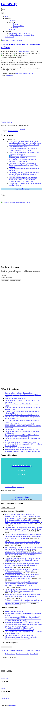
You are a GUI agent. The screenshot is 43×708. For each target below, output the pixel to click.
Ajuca (3, 688)
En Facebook (35, 650)
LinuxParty (9, 4)
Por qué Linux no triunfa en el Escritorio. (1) (19, 628)
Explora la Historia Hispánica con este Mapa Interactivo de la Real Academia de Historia (23, 178)
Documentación (13, 131)
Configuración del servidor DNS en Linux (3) (19, 630)
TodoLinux (9, 75)
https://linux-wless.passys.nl (24, 73)
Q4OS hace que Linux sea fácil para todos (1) (19, 635)
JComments (21, 129)
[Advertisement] (21, 99)
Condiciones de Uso (22, 654)
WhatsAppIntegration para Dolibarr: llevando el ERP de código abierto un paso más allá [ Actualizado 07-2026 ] (22, 542)
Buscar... (3, 9)
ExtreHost (12, 705)
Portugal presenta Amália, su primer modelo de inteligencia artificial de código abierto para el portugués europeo (23, 559)
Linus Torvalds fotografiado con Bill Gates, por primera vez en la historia (24, 153)
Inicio (6, 16)
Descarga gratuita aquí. (18, 499)
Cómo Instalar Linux (21, 189)
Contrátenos (12, 20)
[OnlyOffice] (11, 40)
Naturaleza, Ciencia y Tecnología (19, 33)
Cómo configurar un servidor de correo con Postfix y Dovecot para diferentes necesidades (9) (21, 638)
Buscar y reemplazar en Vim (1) (15, 611)
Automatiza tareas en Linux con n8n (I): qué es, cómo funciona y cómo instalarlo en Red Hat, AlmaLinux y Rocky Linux (22, 565)
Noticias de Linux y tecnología (14, 487)
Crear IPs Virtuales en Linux (18, 147)
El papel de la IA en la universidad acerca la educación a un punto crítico (22, 160)
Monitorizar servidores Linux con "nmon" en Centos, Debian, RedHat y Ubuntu (23, 149)
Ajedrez (15, 28)
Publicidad (12, 29)
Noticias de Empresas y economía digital (21, 35)
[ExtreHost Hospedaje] (15, 202)
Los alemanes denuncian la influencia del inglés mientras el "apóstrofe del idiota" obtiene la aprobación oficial (24, 174)
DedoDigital (5, 698)
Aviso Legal (34, 654)
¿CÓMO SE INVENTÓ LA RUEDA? (21, 181)
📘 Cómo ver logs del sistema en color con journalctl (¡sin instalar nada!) (22, 157)
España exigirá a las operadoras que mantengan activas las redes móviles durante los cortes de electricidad (23, 590)
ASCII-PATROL (18, 26)
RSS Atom (19, 650)
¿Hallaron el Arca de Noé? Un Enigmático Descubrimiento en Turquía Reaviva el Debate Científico (23, 165)
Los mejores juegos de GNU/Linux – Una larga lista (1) (22, 617)
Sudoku (15, 24)
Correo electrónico (24, 51)
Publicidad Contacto (8, 650)
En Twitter (27, 650)
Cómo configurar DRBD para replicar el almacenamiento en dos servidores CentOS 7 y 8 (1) (23, 620)
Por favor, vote (5, 57)
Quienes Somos (10, 654)
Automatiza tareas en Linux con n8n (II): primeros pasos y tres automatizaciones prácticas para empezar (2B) (23, 595)
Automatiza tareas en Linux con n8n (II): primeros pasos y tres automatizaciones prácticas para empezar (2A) (23, 553)
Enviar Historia (9, 37)
